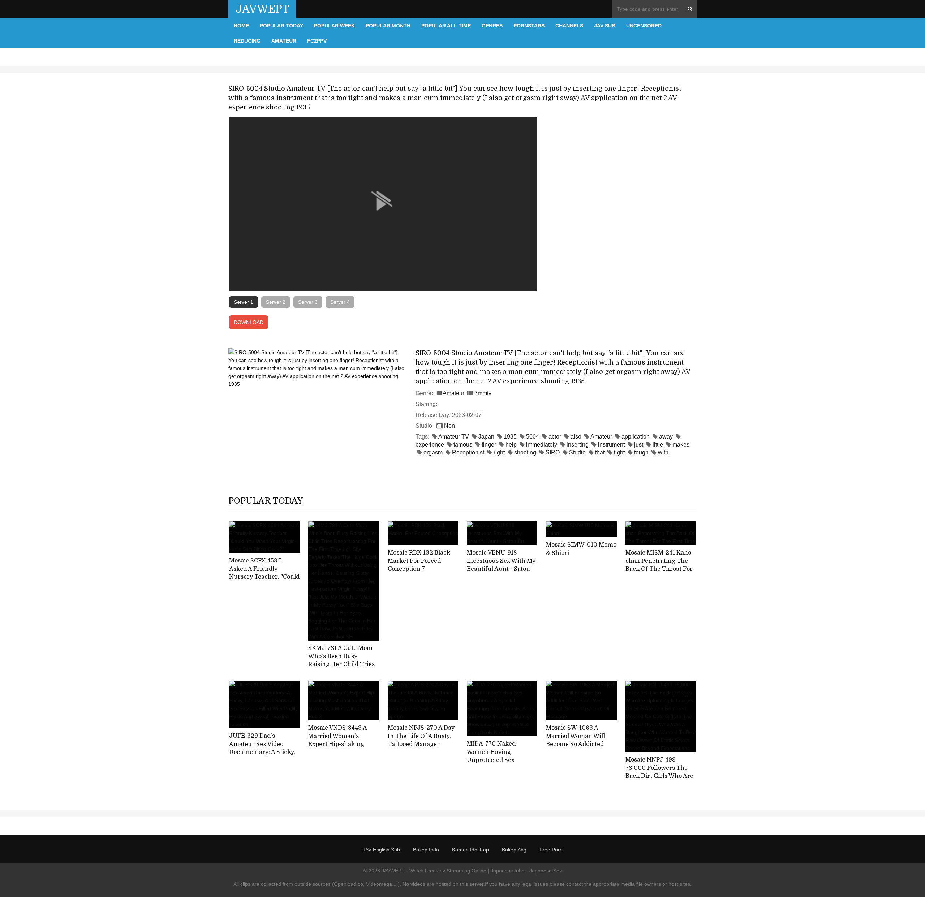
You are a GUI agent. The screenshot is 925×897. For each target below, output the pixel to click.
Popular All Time (446, 26)
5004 (532, 437)
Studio (577, 452)
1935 (510, 437)
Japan (486, 437)
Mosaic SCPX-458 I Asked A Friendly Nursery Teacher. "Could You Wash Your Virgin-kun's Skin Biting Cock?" (264, 577)
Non (449, 426)
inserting (578, 444)
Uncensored (644, 26)
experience (430, 444)
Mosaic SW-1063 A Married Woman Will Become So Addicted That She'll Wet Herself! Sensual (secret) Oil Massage (579, 748)
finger (489, 444)
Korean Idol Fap (470, 850)
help (511, 444)
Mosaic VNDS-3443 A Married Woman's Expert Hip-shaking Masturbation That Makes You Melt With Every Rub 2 (338, 748)
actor (554, 437)
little (658, 444)
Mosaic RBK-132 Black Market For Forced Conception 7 (419, 560)
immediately (541, 444)
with (663, 452)
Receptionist (468, 452)
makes (680, 444)
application (635, 437)
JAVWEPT (262, 9)
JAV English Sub (381, 850)
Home (241, 26)
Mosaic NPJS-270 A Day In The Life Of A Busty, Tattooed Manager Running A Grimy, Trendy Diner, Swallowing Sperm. (421, 748)
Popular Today (281, 26)
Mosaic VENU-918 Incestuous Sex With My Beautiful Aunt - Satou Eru (501, 565)
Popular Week (334, 26)
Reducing (247, 41)
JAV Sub (604, 26)
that (600, 452)
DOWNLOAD (248, 322)
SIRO (553, 452)
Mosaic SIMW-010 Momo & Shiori (581, 549)
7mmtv (482, 393)
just (638, 444)
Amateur (283, 41)
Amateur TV (453, 437)
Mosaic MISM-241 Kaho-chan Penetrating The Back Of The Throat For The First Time (659, 565)
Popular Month (388, 26)
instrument (611, 444)
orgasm (433, 452)
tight (619, 452)
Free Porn (551, 850)
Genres (492, 26)
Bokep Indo (426, 850)
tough (641, 452)
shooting (525, 452)
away (666, 437)
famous (462, 444)
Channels (569, 26)
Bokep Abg (514, 850)
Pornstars (529, 26)
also (576, 437)
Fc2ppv (317, 41)
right (499, 452)
